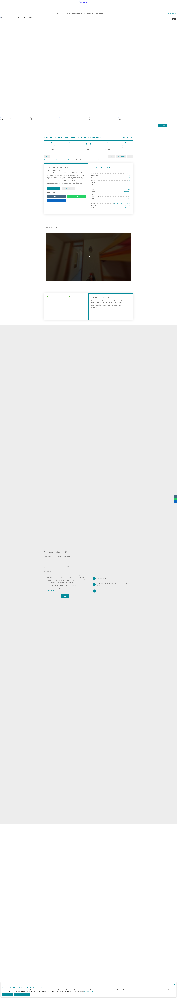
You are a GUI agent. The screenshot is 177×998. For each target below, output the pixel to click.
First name (46, 559)
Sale (45, 159)
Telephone (68, 563)
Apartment (50, 159)
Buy (62, 14)
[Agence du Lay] (88, 5)
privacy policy (50, 590)
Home (58, 14)
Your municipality (48, 567)
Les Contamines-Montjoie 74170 (61, 159)
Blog (68, 14)
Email (45, 563)
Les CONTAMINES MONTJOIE (78, 14)
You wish (67, 566)
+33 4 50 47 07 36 (171, 14)
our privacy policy (88, 991)
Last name (68, 559)
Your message (47, 571)
